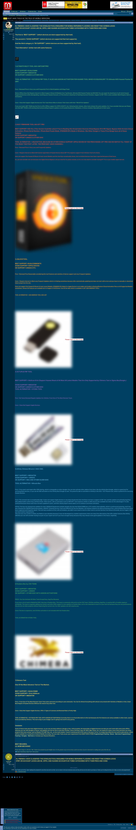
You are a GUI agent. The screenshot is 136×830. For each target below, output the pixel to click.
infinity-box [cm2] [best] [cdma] (65, 20)
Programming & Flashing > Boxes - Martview (107, 734)
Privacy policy (119, 824)
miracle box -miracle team (75, 20)
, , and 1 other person (27, 751)
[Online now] (8, 28)
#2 (132, 754)
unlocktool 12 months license (109, 20)
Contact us (110, 824)
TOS (114, 824)
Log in (9, 817)
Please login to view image (74, 208)
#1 (132, 22)
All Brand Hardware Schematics (11, 822)
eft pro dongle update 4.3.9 (36, 20)
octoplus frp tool (94, 20)
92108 (13, 769)
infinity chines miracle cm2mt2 (54, 20)
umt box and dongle (101, 20)
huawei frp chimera (45, 20)
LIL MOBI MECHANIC (9, 20)
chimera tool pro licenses (27, 20)
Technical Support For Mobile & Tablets (13, 821)
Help (124, 824)
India (13, 39)
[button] (18, 11)
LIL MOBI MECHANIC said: (21, 756)
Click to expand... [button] (74, 767)
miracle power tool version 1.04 (85, 20)
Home (127, 824)
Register (15, 817)
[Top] (130, 824)
